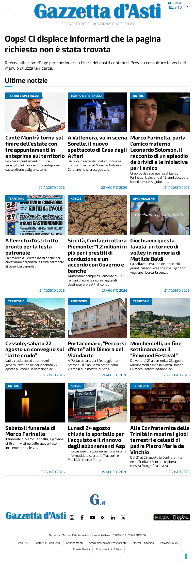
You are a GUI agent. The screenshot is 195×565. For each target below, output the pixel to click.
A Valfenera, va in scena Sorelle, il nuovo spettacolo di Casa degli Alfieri (97, 146)
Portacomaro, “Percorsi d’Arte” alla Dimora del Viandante (97, 349)
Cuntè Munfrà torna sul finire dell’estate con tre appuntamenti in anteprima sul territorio (35, 146)
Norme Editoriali (144, 543)
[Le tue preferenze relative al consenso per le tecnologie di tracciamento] (186, 556)
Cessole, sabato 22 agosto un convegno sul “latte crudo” (34, 349)
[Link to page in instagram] (71, 517)
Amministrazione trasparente (108, 543)
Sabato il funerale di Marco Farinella (30, 431)
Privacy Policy (169, 543)
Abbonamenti (75, 543)
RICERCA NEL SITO (175, 5)
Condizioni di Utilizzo (109, 549)
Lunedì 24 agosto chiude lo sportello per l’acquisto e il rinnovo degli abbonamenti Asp (96, 437)
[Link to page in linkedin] (113, 517)
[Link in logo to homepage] (36, 514)
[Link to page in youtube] (92, 517)
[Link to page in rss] (102, 517)
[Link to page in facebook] (82, 517)
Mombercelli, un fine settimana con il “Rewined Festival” (156, 349)
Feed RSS (23, 543)
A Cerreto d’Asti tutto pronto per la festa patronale (31, 246)
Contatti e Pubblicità (48, 543)
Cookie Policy (81, 549)
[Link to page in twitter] (123, 517)
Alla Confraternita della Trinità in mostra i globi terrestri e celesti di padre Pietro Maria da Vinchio (160, 440)
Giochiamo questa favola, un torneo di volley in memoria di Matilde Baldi (155, 249)
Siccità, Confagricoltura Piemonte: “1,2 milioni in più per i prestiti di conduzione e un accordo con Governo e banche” (97, 255)
